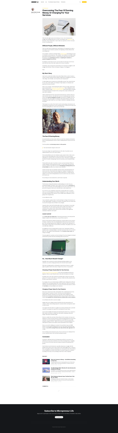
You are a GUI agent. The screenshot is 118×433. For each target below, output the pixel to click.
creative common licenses (58, 89)
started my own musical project (58, 88)
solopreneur (69, 39)
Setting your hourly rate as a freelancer (50, 272)
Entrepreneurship (45, 8)
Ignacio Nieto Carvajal (35, 12)
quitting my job (64, 53)
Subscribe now (59, 417)
